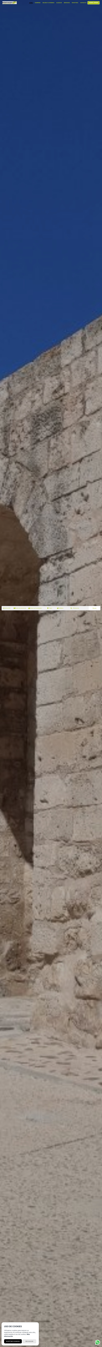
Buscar (94, 608)
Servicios (67, 2)
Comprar (37, 2)
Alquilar (59, 2)
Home (31, 2)
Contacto (83, 2)
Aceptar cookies (13, 1341)
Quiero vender (93, 2)
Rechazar (29, 1341)
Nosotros (75, 2)
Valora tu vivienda (48, 2)
